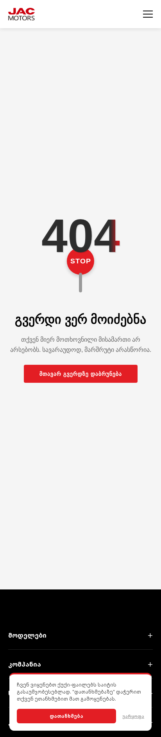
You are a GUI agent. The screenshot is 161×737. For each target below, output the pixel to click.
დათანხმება (66, 716)
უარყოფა (133, 716)
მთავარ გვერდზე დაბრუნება (80, 374)
